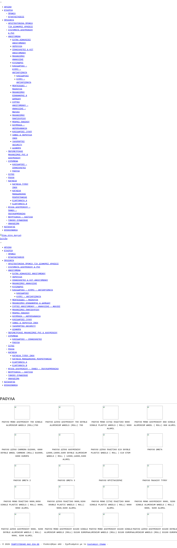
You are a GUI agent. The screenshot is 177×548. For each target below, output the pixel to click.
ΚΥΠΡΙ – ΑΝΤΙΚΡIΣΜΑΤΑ (28, 296)
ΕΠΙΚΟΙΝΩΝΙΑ (11, 230)
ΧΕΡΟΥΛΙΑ (17, 46)
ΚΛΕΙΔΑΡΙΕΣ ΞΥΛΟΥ (22, 131)
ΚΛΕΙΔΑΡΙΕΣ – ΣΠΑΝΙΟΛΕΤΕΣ (27, 339)
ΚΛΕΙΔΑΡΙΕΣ (22, 76)
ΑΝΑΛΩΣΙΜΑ (13, 223)
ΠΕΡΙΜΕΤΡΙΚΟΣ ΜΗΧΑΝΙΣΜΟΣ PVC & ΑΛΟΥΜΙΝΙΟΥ (18, 154)
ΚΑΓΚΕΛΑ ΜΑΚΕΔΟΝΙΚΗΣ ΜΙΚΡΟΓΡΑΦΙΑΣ (19, 194)
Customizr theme (96, 544)
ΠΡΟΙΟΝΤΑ (9, 20)
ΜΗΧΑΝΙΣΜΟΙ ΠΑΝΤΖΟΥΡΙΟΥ (25, 310)
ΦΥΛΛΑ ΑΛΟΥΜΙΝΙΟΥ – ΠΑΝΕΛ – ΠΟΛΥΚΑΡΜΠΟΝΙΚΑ (33, 369)
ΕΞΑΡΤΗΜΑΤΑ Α (19, 200)
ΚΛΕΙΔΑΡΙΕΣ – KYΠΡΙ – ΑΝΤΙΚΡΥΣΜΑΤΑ (19, 69)
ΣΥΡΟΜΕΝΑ (13, 161)
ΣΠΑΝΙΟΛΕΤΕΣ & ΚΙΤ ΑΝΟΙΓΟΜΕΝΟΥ (30, 280)
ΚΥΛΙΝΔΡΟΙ (17, 63)
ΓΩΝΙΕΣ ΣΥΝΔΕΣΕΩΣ (18, 220)
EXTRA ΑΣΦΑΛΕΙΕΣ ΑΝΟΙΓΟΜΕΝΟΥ (28, 273)
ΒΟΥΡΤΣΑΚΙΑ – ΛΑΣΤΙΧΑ (20, 217)
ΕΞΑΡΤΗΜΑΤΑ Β (19, 204)
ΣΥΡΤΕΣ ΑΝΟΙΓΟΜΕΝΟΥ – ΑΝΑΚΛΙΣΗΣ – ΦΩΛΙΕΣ (36, 306)
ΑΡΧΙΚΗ (7, 7)
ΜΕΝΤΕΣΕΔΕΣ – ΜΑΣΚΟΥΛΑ (25, 300)
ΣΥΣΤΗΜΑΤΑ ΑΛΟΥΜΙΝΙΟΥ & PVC (24, 267)
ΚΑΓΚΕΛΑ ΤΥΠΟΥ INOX (23, 355)
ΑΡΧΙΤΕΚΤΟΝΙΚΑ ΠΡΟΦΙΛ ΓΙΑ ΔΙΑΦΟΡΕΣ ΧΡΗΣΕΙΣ (33, 264)
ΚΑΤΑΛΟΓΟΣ (9, 227)
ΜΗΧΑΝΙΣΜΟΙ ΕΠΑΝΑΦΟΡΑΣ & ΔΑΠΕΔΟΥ (19, 95)
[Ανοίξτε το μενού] (1, 242)
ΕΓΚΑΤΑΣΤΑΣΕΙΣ (16, 17)
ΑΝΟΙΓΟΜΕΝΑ (14, 36)
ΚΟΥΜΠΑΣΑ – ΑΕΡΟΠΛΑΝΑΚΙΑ (26, 316)
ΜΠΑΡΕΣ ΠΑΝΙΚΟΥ (21, 122)
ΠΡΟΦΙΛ (12, 13)
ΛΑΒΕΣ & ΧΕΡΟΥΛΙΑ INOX (25, 323)
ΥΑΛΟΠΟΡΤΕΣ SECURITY (24, 326)
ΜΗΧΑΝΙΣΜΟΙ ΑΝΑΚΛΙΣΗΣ (24, 283)
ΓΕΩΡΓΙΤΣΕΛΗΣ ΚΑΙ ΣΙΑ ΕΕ (25, 544)
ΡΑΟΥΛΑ (16, 171)
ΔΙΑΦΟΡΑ (16, 148)
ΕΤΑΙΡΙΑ (8, 10)
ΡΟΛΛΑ (11, 177)
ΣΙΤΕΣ (11, 174)
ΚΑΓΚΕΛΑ (12, 181)
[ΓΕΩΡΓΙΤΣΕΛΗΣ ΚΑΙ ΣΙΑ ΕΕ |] (13, 239)
